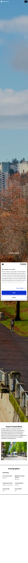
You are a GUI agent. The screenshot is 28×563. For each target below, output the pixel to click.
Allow (14, 292)
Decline (14, 297)
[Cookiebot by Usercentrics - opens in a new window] (20, 264)
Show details (20, 288)
